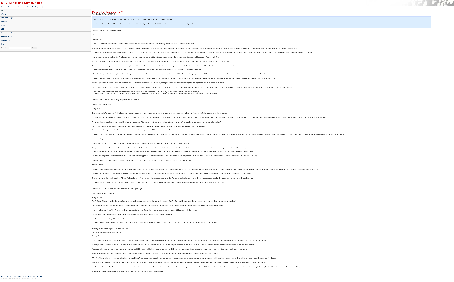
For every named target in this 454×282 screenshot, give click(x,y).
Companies (12, 7)
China (3, 29)
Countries (21, 7)
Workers (4, 21)
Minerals (30, 7)
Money (3, 25)
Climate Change (7, 18)
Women (4, 14)
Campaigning (6, 40)
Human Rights (6, 36)
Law (2, 44)
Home (3, 7)
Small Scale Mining (8, 33)
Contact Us (38, 276)
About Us (8, 276)
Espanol (38, 7)
